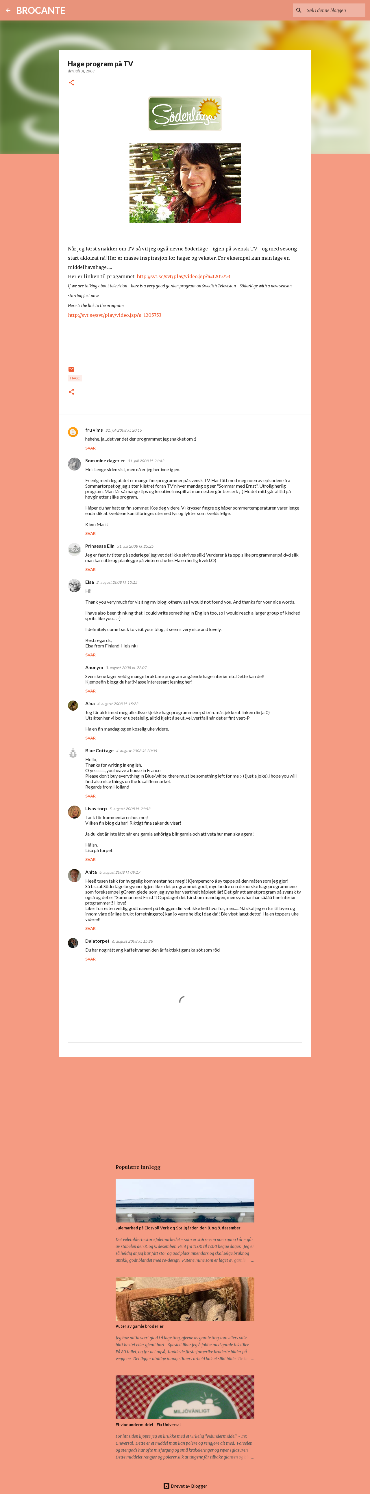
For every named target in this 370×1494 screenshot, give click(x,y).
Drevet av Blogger (188, 1486)
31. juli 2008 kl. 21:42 (145, 460)
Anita (91, 872)
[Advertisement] (185, 1106)
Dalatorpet (97, 940)
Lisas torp (96, 808)
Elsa (89, 582)
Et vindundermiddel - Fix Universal (148, 1424)
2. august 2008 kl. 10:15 (116, 582)
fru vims (94, 430)
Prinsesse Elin (99, 545)
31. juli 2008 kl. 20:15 (123, 430)
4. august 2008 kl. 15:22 (117, 703)
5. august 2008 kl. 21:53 (129, 808)
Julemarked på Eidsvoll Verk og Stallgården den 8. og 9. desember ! (179, 1228)
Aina (90, 703)
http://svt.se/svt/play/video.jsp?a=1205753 (183, 276)
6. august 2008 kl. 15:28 (132, 941)
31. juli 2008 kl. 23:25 (135, 546)
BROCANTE (41, 10)
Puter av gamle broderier (140, 1326)
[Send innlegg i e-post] (71, 371)
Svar (90, 447)
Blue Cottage (99, 750)
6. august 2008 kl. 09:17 (119, 872)
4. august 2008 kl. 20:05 (136, 750)
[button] (71, 83)
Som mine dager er (105, 460)
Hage (75, 378)
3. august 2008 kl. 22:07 (126, 667)
